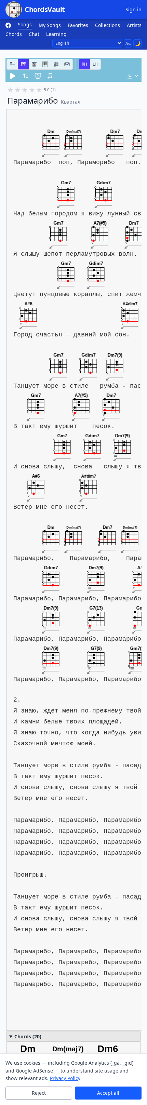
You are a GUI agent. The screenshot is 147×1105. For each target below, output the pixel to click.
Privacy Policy (65, 1078)
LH (95, 64)
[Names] (12, 64)
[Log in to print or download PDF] (133, 76)
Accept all (108, 1093)
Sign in (133, 9)
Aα (128, 43)
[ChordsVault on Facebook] (8, 25)
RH (84, 64)
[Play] (12, 76)
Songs (25, 24)
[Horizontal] (23, 64)
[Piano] (45, 64)
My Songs (50, 25)
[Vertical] (34, 64)
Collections (107, 25)
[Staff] (56, 64)
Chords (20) (27, 1036)
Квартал (70, 101)
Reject (39, 1093)
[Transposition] (25, 76)
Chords (13, 34)
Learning (56, 34)
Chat (34, 34)
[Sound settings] (50, 76)
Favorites (78, 25)
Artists (134, 25)
